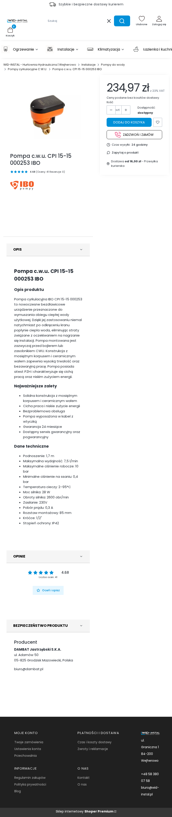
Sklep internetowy (84, 811)
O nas (82, 784)
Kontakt (83, 777)
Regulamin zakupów (29, 777)
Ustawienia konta (27, 749)
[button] (122, 21)
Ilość (110, 102)
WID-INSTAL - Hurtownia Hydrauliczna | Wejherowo (39, 65)
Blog (17, 791)
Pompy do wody (113, 65)
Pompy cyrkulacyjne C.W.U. (27, 69)
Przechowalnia (25, 755)
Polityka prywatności (30, 784)
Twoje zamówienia (28, 742)
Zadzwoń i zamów (138, 134)
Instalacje (89, 65)
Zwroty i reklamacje (92, 749)
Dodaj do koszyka (129, 122)
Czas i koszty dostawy (94, 742)
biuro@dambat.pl (28, 669)
